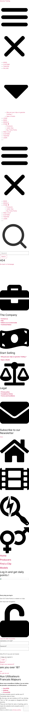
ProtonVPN (6, 692)
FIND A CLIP (7, 132)
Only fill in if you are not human (9, 654)
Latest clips (9, 128)
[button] (14, 31)
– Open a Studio (5, 360)
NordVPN (6, 688)
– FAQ (2, 321)
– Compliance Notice (6, 394)
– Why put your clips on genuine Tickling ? (13, 357)
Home (3, 555)
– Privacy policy (5, 392)
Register (2, 662)
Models (4, 567)
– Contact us (4, 319)
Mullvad (5, 690)
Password (3, 646)
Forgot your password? (7, 664)
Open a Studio (10, 116)
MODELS (6, 122)
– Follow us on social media (8, 322)
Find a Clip (5, 563)
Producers (9, 126)
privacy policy (16, 710)
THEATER (6, 66)
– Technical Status (5, 324)
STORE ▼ (6, 124)
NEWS (5, 62)
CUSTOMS (6, 64)
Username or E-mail (6, 640)
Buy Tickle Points (11, 130)
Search (3, 256)
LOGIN (5, 118)
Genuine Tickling (5, 1)
